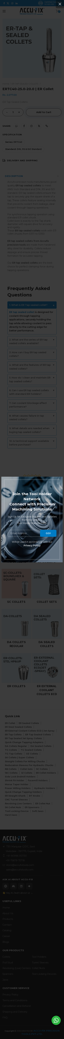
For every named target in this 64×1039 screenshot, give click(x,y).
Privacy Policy (32, 545)
